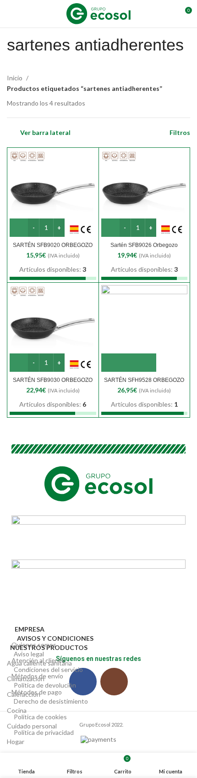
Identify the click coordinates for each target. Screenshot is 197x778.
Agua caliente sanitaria (39, 663)
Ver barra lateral (45, 132)
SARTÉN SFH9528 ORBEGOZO (144, 380)
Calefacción (23, 694)
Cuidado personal (32, 726)
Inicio (15, 78)
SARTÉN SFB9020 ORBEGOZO (53, 245)
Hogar (15, 741)
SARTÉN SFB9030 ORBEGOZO (53, 380)
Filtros (180, 132)
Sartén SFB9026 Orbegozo (144, 245)
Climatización (25, 679)
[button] (128, 362)
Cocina (17, 710)
